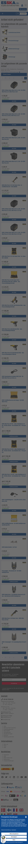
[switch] (3, 842)
